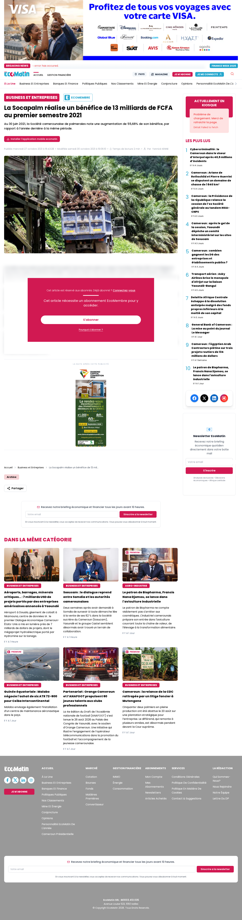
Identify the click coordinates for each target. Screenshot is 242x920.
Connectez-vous (124, 290)
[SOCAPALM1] (91, 205)
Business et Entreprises (31, 467)
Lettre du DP (221, 798)
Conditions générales (186, 777)
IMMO (116, 777)
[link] (91, 407)
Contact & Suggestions (186, 798)
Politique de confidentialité (189, 783)
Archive (11, 477)
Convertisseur (95, 804)
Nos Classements (53, 800)
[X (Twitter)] (204, 398)
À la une (47, 777)
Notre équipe (221, 792)
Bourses (91, 783)
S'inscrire (209, 470)
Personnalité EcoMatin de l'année (58, 826)
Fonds (89, 789)
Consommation (123, 789)
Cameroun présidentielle (58, 834)
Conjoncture (50, 812)
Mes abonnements (154, 785)
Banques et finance (54, 789)
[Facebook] (194, 398)
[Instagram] (224, 398)
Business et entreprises (56, 783)
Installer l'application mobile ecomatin (34, 139)
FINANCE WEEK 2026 (224, 65)
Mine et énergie (51, 806)
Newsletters (153, 792)
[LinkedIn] (214, 398)
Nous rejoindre (222, 787)
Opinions (47, 818)
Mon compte (153, 777)
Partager (18, 488)
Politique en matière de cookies (186, 790)
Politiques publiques (54, 794)
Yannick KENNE (160, 149)
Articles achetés (156, 798)
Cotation (91, 777)
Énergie (117, 783)
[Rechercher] (232, 74)
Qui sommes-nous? (221, 779)
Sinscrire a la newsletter (138, 514)
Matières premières (92, 796)
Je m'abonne (182, 74)
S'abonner (91, 320)
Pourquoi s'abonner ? (91, 329)
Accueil (8, 467)
